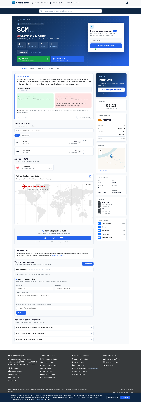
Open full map (103, 170)
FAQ (57, 68)
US (24, 20)
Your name (58, 285)
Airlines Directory (48, 374)
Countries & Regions (80, 359)
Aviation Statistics (48, 378)
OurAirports (32, 389)
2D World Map (47, 362)
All (17, 135)
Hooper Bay (60, 255)
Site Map (13, 380)
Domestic (25, 135)
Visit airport (88, 140)
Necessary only (113, 397)
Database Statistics (112, 362)
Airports (36, 3)
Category (19, 285)
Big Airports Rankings (85, 368)
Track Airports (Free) (112, 359)
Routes (45, 3)
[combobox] (70, 11)
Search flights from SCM (55, 238)
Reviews (50, 68)
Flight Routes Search (49, 365)
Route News (46, 368)
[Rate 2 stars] (32, 269)
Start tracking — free (107, 45)
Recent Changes (79, 374)
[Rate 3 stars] (34, 269)
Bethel (54, 255)
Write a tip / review (85, 117)
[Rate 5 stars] (39, 269)
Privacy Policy (15, 374)
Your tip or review (22, 292)
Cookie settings (128, 389)
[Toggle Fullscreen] (90, 176)
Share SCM (23, 52)
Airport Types (78, 362)
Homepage (14, 368)
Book (77, 3)
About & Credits (16, 371)
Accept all (125, 397)
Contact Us (14, 377)
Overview (23, 68)
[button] (111, 156)
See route (87, 144)
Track (70, 3)
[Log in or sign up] (127, 2)
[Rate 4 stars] (37, 269)
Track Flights (47, 371)
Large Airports (78, 365)
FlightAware (60, 389)
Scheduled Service (80, 371)
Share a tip (88, 263)
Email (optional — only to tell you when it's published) (34, 305)
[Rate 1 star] (29, 269)
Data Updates (110, 365)
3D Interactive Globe (49, 359)
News (63, 3)
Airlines (54, 3)
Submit (22, 313)
